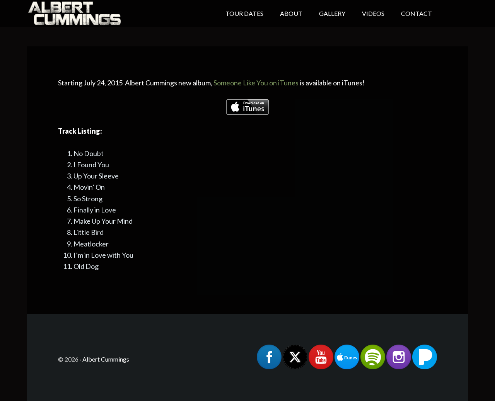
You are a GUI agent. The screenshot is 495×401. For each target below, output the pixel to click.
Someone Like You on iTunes (256, 82)
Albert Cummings (89, 13)
